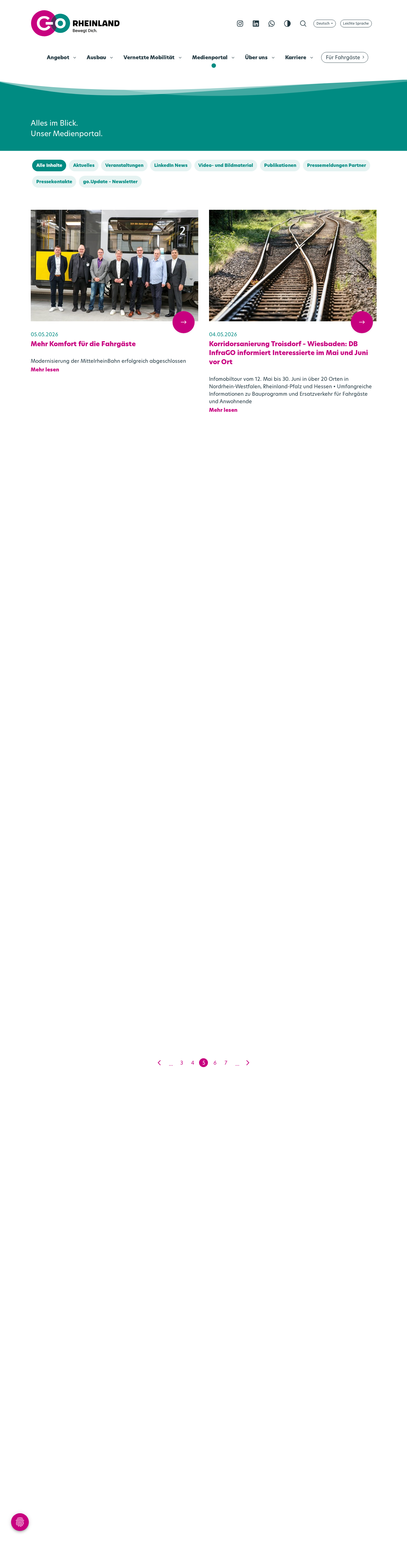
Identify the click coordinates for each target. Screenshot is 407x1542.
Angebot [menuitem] (58, 58)
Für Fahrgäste (343, 58)
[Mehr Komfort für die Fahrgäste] (114, 266)
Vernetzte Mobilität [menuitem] (149, 58)
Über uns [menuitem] (257, 58)
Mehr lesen (45, 370)
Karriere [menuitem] (296, 58)
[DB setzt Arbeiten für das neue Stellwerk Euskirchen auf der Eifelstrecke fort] (114, 720)
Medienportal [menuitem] (210, 58)
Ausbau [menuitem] (97, 58)
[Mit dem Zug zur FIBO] (293, 931)
